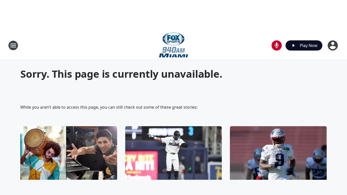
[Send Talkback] (277, 45)
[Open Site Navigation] (13, 45)
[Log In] (333, 45)
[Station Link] (173, 45)
